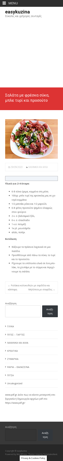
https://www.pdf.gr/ (15, 402)
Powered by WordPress (16, 454)
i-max (38, 454)
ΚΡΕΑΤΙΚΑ (12, 350)
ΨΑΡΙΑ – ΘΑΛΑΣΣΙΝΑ (18, 367)
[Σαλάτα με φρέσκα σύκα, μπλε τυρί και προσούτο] (31, 139)
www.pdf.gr (11, 394)
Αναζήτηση (10, 303)
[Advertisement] (31, 54)
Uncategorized (14, 383)
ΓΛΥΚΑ (10, 326)
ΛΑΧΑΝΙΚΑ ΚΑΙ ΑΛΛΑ (38, 167)
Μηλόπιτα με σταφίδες (41, 289)
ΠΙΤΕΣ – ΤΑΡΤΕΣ (16, 334)
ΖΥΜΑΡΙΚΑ (12, 358)
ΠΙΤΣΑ (10, 375)
